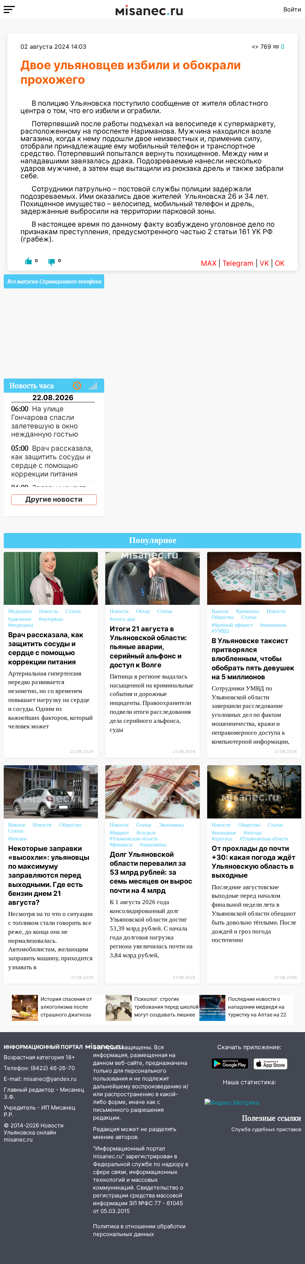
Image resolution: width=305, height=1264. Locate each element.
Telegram (238, 263)
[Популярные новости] (93, 386)
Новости (48, 611)
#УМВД (220, 631)
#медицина (20, 625)
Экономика (171, 825)
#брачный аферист (232, 625)
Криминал (247, 611)
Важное (220, 611)
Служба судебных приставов (266, 1129)
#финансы (121, 845)
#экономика (153, 845)
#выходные (224, 833)
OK (280, 263)
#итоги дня (122, 619)
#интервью (51, 619)
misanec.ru (18, 1139)
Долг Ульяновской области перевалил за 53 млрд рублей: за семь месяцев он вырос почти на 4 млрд (151, 872)
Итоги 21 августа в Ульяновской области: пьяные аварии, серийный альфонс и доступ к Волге (148, 647)
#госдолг (146, 833)
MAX (208, 263)
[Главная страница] (149, 9)
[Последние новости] (77, 386)
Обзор (143, 611)
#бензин (17, 839)
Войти (292, 9)
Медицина (20, 611)
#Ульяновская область (134, 839)
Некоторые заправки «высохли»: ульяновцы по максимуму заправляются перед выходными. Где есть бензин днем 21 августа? (48, 875)
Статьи (73, 611)
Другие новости (54, 499)
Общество (223, 617)
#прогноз (222, 839)
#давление (19, 619)
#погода (252, 833)
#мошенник (273, 625)
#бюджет (119, 833)
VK (264, 263)
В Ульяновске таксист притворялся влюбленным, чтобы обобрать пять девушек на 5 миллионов (253, 658)
